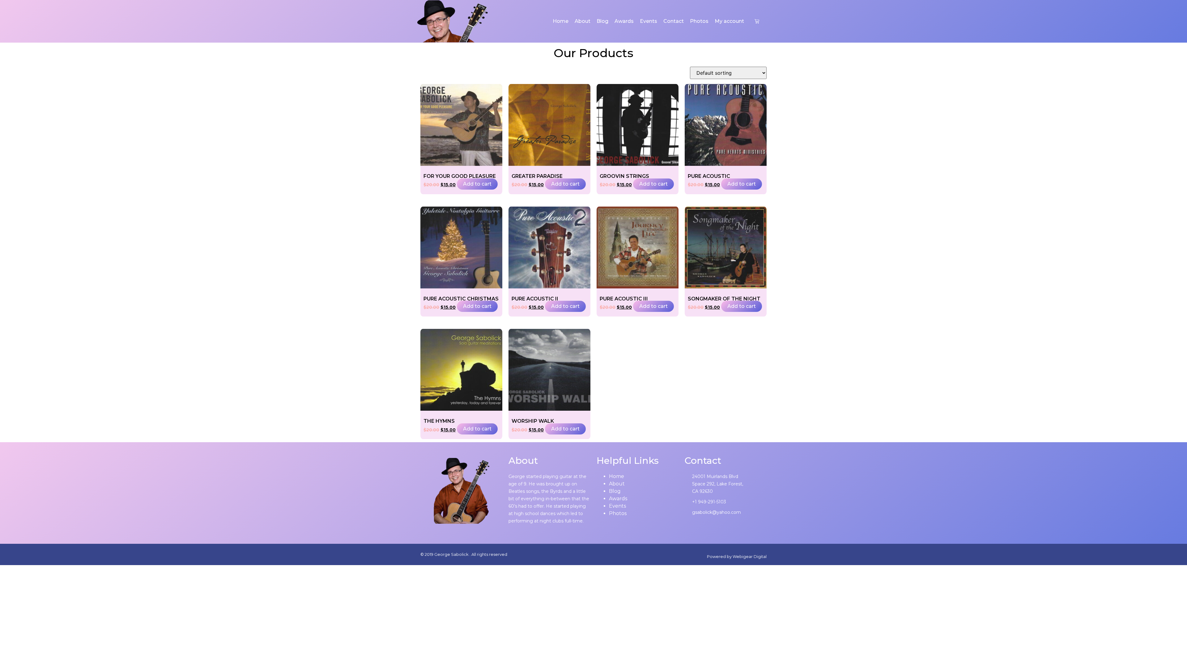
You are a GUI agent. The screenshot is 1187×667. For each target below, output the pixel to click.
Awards (624, 21)
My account (729, 21)
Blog (602, 21)
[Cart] (757, 21)
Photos (699, 21)
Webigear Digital (750, 556)
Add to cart (477, 184)
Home (560, 21)
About (582, 21)
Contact (673, 21)
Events (648, 21)
